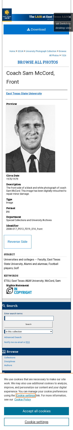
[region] (36, 401)
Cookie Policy (22, 399)
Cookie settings (25, 395)
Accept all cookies (37, 411)
